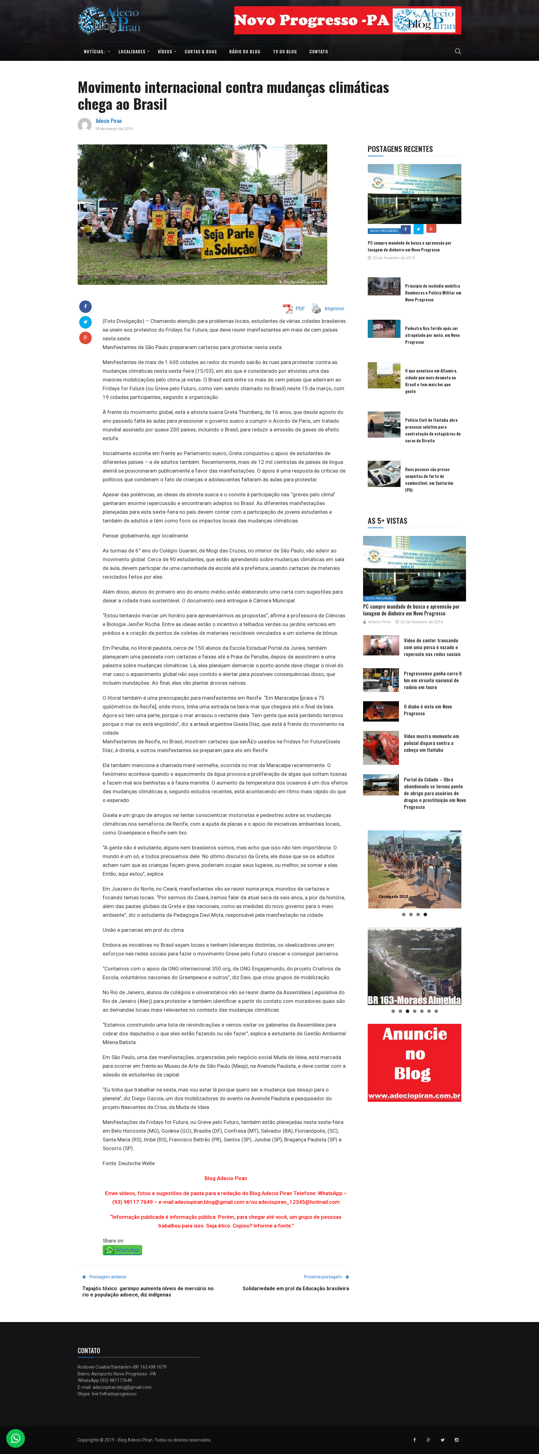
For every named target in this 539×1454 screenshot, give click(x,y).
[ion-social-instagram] (456, 1440)
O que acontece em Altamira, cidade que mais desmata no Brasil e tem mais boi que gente (431, 380)
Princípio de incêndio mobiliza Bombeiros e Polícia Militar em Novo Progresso (433, 292)
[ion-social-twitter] (442, 1440)
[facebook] (85, 306)
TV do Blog (285, 51)
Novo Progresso (384, 231)
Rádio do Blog (244, 51)
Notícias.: (95, 51)
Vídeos (165, 51)
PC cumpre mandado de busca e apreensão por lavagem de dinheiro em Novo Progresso (410, 246)
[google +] (86, 337)
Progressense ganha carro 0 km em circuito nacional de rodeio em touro (433, 680)
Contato (318, 51)
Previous (223, 18)
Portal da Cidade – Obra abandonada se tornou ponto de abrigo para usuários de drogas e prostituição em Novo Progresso (435, 793)
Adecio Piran (109, 120)
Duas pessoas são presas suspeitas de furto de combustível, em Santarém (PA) (429, 479)
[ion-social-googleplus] (428, 1440)
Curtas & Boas (201, 51)
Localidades (132, 51)
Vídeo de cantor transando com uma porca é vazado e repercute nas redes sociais (432, 647)
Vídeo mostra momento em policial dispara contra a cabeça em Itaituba (431, 742)
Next (472, 18)
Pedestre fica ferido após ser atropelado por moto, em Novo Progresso (432, 335)
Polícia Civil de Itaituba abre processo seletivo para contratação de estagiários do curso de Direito (433, 430)
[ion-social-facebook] (414, 1440)
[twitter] (86, 322)
